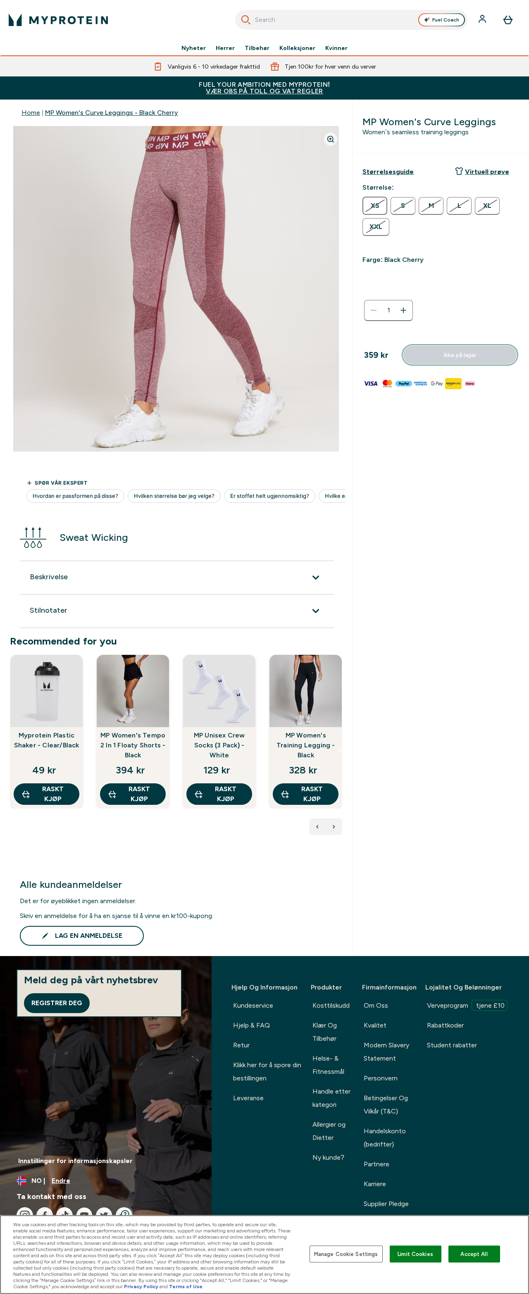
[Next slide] (340, 750)
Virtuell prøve (487, 171)
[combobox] (351, 20)
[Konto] (483, 20)
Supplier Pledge (386, 1203)
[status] (388, 310)
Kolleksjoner (297, 48)
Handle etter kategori (331, 1098)
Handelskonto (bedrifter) (385, 1137)
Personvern (381, 1078)
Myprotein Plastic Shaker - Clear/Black (46, 740)
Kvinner (336, 48)
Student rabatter (452, 1045)
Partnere (376, 1164)
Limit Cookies (415, 1254)
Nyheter (193, 48)
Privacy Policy (141, 1286)
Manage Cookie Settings (346, 1254)
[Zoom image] (330, 139)
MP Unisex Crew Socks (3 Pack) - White (219, 745)
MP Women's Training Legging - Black (305, 745)
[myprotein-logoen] (58, 20)
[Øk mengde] (403, 310)
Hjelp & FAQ (251, 1025)
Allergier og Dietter (329, 1131)
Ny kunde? (328, 1157)
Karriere (375, 1183)
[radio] (374, 206)
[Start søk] (246, 20)
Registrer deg (56, 1002)
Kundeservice (253, 1005)
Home (30, 112)
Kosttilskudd (331, 1005)
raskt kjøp (53, 793)
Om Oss (376, 1005)
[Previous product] (317, 826)
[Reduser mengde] (374, 310)
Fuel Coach (445, 20)
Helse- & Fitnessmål (328, 1065)
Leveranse (248, 1097)
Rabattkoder (445, 1025)
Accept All (473, 1254)
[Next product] (334, 826)
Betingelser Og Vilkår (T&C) (386, 1104)
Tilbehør (257, 48)
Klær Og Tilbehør (324, 1032)
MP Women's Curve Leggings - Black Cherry (111, 112)
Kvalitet (375, 1025)
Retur (241, 1045)
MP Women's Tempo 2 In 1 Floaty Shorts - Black (132, 745)
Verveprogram (466, 1005)
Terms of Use (186, 1286)
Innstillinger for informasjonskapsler (75, 1160)
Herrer (225, 48)
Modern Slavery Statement (386, 1052)
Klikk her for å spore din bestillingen (267, 1071)
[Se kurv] (508, 20)
